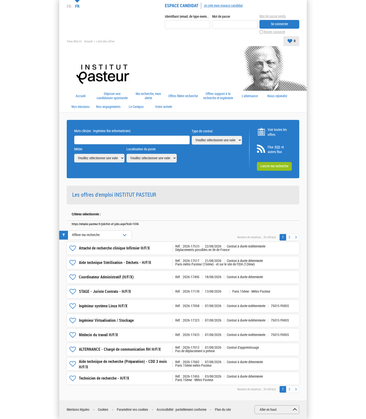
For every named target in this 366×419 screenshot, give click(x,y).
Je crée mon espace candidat (223, 5)
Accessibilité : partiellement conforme (181, 410)
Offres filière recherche (183, 96)
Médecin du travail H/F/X (98, 335)
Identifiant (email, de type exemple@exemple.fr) (187, 16)
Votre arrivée (163, 107)
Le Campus (136, 107)
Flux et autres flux (276, 149)
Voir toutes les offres (277, 132)
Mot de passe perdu (272, 16)
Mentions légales (78, 410)
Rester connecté (274, 32)
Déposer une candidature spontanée (112, 96)
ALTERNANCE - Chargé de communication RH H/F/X (120, 349)
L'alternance (250, 96)
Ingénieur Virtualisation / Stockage (106, 320)
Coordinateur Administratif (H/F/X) (106, 277)
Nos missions (80, 107)
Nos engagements (108, 107)
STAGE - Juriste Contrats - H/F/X (105, 291)
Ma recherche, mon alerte (148, 96)
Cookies (103, 410)
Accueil (88, 41)
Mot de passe (221, 16)
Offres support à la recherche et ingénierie (218, 96)
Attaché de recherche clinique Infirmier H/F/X (114, 248)
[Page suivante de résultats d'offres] (296, 237)
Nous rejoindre (277, 96)
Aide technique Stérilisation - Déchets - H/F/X (115, 262)
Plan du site (223, 410)
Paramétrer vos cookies (132, 410)
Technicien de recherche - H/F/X (104, 378)
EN (69, 6)
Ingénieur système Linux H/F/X (103, 306)
